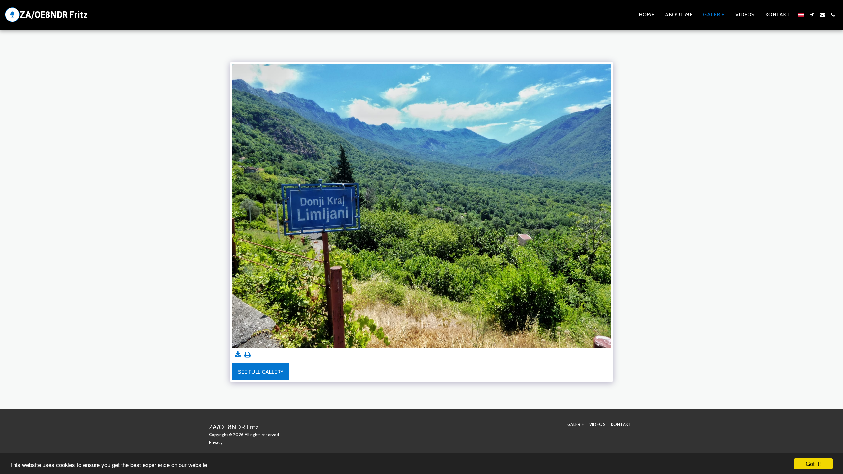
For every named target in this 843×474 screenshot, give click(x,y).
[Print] (247, 354)
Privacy (216, 442)
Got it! (813, 464)
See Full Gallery (260, 371)
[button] (812, 14)
